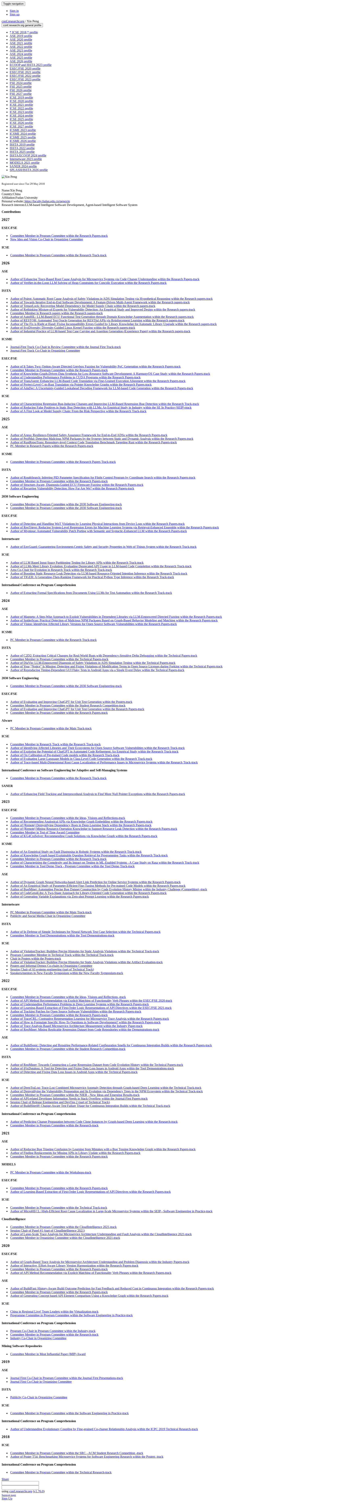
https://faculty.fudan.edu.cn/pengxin (47, 201)
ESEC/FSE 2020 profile (25, 68)
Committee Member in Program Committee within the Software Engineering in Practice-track (69, 1413)
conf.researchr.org (13, 21)
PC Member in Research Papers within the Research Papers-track (51, 446)
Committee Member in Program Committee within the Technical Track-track (58, 1207)
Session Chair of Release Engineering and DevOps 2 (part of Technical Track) (60, 1102)
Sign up (15, 14)
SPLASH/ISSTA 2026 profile (29, 170)
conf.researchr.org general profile (22, 25)
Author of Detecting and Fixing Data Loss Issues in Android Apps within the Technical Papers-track (74, 1072)
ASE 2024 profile (21, 54)
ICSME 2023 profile (23, 130)
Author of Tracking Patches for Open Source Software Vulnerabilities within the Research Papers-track (75, 1011)
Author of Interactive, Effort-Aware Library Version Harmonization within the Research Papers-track (74, 1265)
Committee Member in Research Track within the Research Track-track (55, 744)
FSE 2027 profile (21, 94)
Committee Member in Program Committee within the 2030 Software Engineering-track (66, 504)
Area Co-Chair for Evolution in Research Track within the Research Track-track (61, 570)
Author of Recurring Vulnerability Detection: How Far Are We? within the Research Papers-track (72, 488)
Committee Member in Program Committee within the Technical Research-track (61, 1472)
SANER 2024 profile (23, 166)
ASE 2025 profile (21, 57)
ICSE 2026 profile (21, 123)
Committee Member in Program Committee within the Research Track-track (58, 255)
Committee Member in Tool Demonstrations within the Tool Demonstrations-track (62, 935)
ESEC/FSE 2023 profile (25, 79)
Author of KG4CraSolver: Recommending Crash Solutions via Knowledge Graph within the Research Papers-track (83, 836)
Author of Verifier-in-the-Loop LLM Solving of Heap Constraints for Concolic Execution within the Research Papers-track (88, 282)
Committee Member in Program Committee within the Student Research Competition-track (67, 705)
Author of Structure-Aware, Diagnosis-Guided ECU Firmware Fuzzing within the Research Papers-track (76, 484)
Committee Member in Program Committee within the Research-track (54, 1125)
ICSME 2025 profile (23, 137)
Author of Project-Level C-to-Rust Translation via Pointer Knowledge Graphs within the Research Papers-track (81, 384)
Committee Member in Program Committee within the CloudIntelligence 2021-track (63, 1227)
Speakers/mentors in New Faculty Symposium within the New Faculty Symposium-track (66, 973)
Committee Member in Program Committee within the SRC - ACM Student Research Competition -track (76, 1453)
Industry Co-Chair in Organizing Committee (38, 1338)
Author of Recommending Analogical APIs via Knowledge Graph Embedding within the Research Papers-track (81, 821)
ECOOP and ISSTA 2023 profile (31, 65)
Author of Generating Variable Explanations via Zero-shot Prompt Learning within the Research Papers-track (79, 896)
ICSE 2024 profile (21, 115)
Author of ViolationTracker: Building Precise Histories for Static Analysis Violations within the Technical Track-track (84, 951)
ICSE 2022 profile (21, 108)
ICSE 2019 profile (21, 97)
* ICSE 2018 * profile (24, 32)
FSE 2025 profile (21, 86)
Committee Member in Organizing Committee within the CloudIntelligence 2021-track (65, 1237)
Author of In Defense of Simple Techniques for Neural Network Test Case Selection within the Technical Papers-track (85, 931)
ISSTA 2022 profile (22, 148)
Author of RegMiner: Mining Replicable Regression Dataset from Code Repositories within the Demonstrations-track (84, 1029)
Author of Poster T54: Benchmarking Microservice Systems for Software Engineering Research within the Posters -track (86, 1456)
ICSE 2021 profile (21, 104)
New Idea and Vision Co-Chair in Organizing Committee (46, 239)
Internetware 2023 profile (26, 159)
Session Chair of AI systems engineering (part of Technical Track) (52, 969)
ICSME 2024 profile (23, 133)
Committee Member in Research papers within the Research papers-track (56, 313)
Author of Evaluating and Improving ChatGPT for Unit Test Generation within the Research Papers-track (77, 709)
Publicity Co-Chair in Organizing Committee (38, 1397)
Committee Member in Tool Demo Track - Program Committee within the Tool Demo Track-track (72, 866)
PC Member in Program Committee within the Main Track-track (51, 728)
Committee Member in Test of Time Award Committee (45, 832)
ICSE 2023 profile (21, 112)
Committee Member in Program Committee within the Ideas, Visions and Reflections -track (68, 997)
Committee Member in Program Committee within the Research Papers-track (59, 235)
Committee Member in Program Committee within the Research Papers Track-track (63, 462)
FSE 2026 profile (21, 90)
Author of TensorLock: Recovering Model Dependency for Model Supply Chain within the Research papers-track (82, 306)
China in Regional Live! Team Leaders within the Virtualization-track (54, 1311)
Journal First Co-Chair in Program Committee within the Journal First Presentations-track (66, 1378)
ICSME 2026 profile (23, 141)
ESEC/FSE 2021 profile (25, 72)
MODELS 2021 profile (24, 162)
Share (5, 1479)
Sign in (14, 10)
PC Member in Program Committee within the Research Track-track (53, 640)
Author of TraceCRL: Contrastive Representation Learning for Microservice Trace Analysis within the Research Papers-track (89, 1018)
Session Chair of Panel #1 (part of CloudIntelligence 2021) (47, 1230)
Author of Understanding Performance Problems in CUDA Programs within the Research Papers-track (75, 377)
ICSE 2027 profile (21, 126)
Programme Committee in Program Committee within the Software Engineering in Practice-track (71, 1315)
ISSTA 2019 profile (22, 144)
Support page (9, 1495)
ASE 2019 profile (21, 36)
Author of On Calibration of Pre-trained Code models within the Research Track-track (64, 755)
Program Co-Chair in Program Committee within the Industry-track (52, 1331)
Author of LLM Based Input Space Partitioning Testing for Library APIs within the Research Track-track (77, 562)
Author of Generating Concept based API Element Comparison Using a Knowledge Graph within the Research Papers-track (89, 1295)
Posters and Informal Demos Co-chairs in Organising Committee (51, 965)
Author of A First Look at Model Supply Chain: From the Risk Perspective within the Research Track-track (78, 411)
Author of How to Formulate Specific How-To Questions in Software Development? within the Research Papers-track (85, 1022)
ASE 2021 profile (21, 43)
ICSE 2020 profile (21, 101)
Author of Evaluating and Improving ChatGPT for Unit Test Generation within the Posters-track (71, 702)
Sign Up (7, 1498)
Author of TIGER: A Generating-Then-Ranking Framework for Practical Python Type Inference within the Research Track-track (92, 577)
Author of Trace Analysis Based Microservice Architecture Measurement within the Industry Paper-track (76, 1026)
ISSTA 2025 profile (22, 151)
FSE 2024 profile (21, 83)
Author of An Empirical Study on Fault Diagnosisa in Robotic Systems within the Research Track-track (76, 851)
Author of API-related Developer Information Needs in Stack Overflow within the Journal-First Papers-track (79, 1098)
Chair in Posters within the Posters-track (35, 958)
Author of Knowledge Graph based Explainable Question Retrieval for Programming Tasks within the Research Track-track (89, 855)
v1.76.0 (39, 1491)
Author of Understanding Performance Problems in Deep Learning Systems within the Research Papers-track (79, 1004)
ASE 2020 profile (21, 39)
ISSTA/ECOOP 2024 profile (28, 155)
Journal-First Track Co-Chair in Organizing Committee (45, 350)
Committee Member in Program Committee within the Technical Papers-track (59, 659)
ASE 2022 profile (21, 46)
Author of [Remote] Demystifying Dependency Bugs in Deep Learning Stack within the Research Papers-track (80, 825)
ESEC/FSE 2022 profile (25, 75)
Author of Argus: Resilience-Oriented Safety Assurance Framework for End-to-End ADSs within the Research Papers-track (88, 435)
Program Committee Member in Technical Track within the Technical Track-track (62, 955)
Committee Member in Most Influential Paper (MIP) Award (48, 1354)
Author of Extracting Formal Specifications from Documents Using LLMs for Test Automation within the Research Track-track (91, 592)
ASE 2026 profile (21, 61)
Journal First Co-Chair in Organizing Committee (41, 1381)
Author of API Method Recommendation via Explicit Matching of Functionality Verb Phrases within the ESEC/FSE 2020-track (91, 1000)
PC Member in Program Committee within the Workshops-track (50, 1172)
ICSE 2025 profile (21, 119)
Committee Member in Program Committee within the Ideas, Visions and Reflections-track (67, 818)
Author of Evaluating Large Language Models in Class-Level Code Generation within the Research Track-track (81, 758)
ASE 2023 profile (21, 50)
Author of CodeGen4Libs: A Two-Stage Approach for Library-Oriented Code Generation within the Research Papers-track (88, 893)
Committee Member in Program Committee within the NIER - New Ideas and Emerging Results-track (75, 1095)
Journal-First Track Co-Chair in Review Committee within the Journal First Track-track (65, 347)
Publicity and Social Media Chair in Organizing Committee (47, 916)
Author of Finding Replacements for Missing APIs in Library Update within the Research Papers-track (75, 1153)
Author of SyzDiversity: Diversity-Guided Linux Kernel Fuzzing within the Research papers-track (72, 327)
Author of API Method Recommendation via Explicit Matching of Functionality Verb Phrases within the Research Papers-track (90, 1272)
